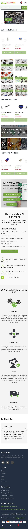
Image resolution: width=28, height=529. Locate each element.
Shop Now (5, 19)
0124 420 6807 (20, 509)
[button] (2, 23)
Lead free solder (19, 45)
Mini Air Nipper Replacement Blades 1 (6, 45)
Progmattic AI (20, 518)
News (2, 479)
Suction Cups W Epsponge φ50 (19, 112)
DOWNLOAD (11, 204)
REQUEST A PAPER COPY (11, 199)
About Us (3, 473)
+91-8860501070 (8, 509)
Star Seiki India (16, 514)
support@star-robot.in (10, 507)
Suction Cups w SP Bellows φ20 (6, 166)
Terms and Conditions (7, 495)
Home (3, 471)
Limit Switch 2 (18, 166)
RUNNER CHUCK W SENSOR (6, 112)
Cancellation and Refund (7, 498)
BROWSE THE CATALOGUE (12, 194)
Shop (2, 476)
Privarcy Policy (5, 490)
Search (24, 7)
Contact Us (4, 482)
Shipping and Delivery (6, 493)
